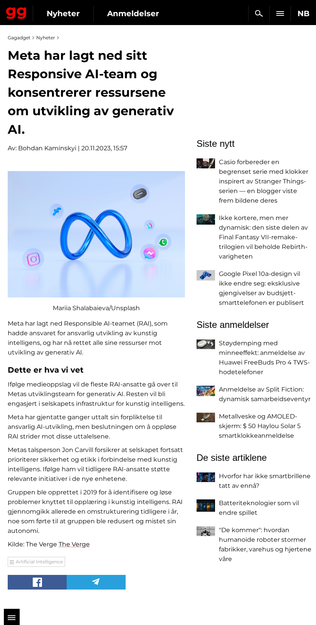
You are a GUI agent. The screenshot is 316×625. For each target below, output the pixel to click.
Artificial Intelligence (39, 562)
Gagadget (16, 11)
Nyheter (63, 13)
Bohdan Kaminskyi (47, 148)
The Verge (74, 544)
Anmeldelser (133, 13)
